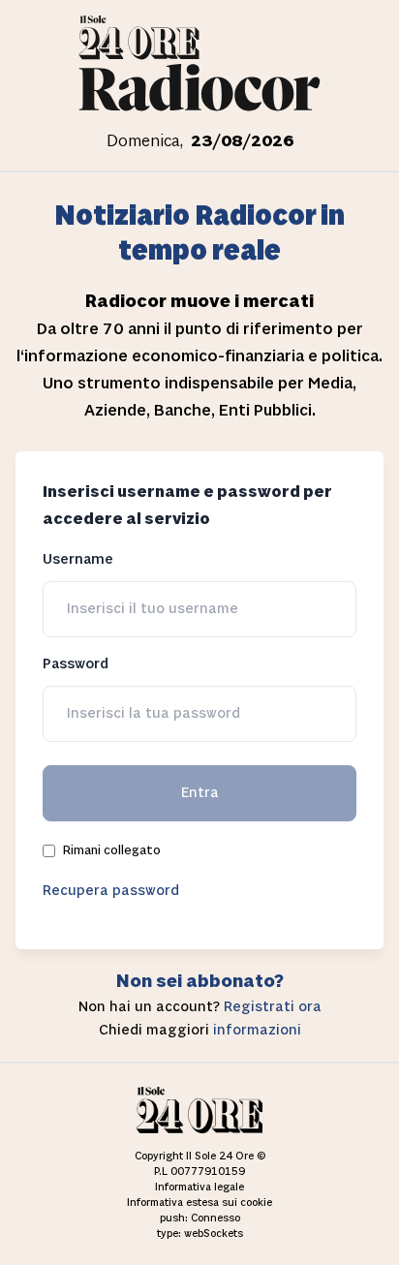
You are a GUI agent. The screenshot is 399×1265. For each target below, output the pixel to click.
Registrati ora (273, 1007)
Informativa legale (199, 1187)
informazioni (257, 1030)
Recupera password (111, 890)
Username (78, 559)
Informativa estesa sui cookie (199, 1203)
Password (75, 664)
